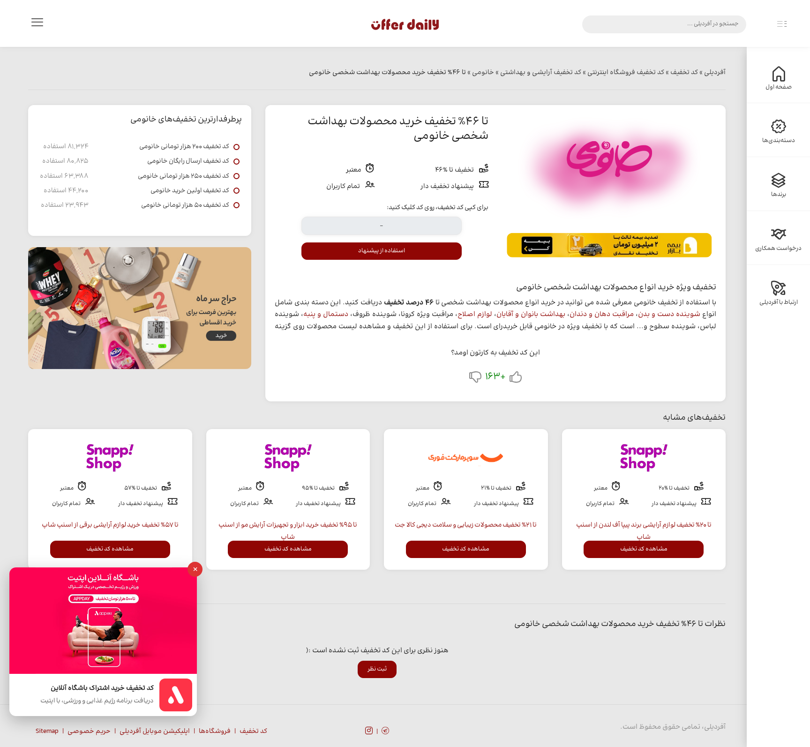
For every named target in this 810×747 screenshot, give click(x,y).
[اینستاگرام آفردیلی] (369, 732)
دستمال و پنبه (325, 314)
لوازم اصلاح (475, 314)
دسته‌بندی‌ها (778, 140)
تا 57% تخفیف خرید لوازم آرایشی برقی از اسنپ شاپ (110, 525)
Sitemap (47, 731)
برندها (778, 194)
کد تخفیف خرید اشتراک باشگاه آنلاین (102, 689)
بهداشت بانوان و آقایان (530, 314)
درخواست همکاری (778, 248)
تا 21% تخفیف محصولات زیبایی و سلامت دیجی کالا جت (466, 525)
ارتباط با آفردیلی (778, 302)
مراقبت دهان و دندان (602, 314)
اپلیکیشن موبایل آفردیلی (155, 731)
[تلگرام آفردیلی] (385, 732)
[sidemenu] (782, 24)
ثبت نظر (377, 669)
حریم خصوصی (89, 731)
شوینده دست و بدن (669, 314)
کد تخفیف (253, 731)
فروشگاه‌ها (215, 731)
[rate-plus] (516, 379)
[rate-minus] (475, 379)
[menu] (37, 24)
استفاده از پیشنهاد (381, 251)
